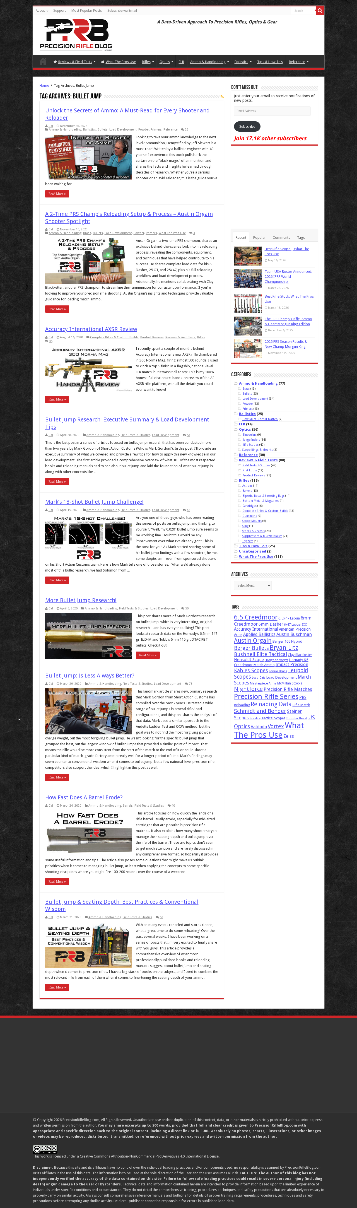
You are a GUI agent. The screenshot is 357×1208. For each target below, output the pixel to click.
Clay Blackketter (300, 655)
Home (43, 61)
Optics (165, 62)
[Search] (320, 10)
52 (161, 917)
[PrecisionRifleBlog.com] (75, 34)
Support (59, 11)
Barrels (128, 805)
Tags (301, 237)
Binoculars (249, 434)
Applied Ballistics (259, 634)
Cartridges (249, 505)
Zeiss (288, 736)
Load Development (123, 129)
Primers (156, 129)
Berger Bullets (251, 648)
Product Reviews (152, 337)
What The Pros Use (121, 62)
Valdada (259, 726)
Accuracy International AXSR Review (91, 329)
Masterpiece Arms (263, 683)
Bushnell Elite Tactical (260, 654)
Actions (247, 485)
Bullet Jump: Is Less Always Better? (89, 675)
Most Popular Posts (86, 11)
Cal (51, 126)
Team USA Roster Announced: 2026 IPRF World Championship (288, 276)
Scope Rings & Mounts (257, 449)
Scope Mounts (252, 520)
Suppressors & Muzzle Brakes (262, 535)
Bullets (103, 129)
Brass (87, 233)
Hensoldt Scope (249, 659)
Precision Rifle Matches (288, 689)
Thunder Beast (296, 718)
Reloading (242, 705)
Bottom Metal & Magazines (260, 500)
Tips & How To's (253, 546)
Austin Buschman (294, 634)
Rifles (146, 62)
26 (186, 129)
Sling (245, 525)
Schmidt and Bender (260, 711)
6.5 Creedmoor (256, 617)
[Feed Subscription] (222, 97)
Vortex (276, 726)
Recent (241, 237)
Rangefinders (251, 439)
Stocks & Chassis (253, 530)
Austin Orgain (253, 640)
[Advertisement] (274, 187)
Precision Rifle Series (266, 696)
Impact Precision (292, 664)
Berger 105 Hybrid (287, 641)
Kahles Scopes (251, 670)
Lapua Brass (278, 671)
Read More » (57, 194)
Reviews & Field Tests (75, 62)
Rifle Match (301, 705)
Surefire (255, 718)
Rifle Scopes (250, 444)
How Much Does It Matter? (260, 419)
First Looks (249, 470)
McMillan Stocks (289, 683)
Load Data (259, 677)
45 (50, 341)
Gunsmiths (249, 515)
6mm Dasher (271, 624)
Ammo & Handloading (208, 62)
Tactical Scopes (273, 718)
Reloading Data (271, 704)
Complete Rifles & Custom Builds (114, 337)
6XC (304, 624)
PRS (303, 697)
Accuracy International (256, 629)
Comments (281, 237)
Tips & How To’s (270, 62)
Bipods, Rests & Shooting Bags (263, 495)
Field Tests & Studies (135, 435)
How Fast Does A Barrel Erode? (84, 797)
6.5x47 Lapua (289, 618)
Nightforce (248, 689)
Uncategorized (252, 551)
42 (188, 510)
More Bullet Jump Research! (81, 600)
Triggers (247, 540)
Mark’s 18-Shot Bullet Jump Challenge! (94, 501)
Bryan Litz (284, 647)
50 (187, 608)
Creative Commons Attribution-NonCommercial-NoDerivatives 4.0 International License (149, 1156)
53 (188, 435)
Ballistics (241, 62)
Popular (259, 237)
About (40, 11)
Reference (297, 62)
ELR (181, 62)
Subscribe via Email (122, 11)
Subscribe (247, 126)
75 (190, 684)
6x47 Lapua (292, 624)
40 (173, 805)
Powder (143, 129)
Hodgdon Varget (276, 660)
